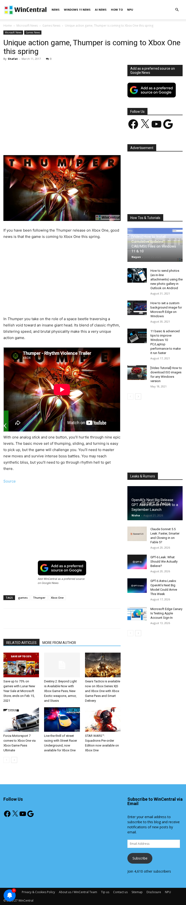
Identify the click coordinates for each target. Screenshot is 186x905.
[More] (116, 141)
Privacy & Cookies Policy (38, 892)
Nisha (136, 515)
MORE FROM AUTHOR (59, 643)
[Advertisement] (62, 101)
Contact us (120, 892)
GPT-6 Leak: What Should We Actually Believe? (164, 561)
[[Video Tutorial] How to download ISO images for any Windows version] (137, 372)
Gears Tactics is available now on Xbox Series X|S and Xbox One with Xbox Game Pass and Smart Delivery (102, 690)
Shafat (13, 58)
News (56, 9)
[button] (177, 10)
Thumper (39, 597)
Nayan (136, 257)
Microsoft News (27, 25)
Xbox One (57, 597)
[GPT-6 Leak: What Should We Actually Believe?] (137, 562)
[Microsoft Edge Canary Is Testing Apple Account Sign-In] (137, 613)
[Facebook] (37, 141)
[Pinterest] (60, 141)
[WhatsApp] (71, 141)
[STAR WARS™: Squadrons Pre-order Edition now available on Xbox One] (103, 719)
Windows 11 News (77, 9)
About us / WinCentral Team (78, 892)
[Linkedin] (82, 141)
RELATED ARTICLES (21, 643)
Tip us (105, 892)
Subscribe (139, 858)
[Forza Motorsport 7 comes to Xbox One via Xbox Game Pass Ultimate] (21, 719)
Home (7, 25)
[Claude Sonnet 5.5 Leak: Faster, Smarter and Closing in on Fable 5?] (137, 534)
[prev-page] (6, 760)
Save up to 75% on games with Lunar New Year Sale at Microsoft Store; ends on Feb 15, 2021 (19, 690)
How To (117, 9)
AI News (101, 9)
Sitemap (137, 892)
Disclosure (154, 892)
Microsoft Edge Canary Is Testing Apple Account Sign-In (166, 613)
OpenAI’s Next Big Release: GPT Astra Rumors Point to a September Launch (155, 505)
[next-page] (14, 760)
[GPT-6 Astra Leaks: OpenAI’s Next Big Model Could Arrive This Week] (137, 585)
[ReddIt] (93, 141)
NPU (130, 9)
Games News (51, 25)
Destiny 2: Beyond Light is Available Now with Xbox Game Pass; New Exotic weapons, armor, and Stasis (60, 690)
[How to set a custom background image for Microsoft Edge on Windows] (137, 308)
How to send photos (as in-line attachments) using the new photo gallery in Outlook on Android (166, 279)
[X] (49, 141)
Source (9, 481)
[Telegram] (104, 141)
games (23, 597)
